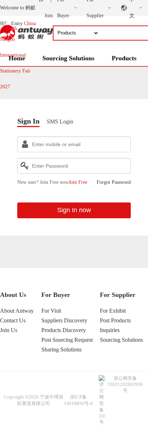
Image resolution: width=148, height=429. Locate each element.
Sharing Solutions (61, 349)
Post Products (115, 320)
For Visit (51, 311)
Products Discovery (63, 330)
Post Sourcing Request (67, 340)
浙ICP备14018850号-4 (78, 400)
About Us (13, 294)
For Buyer (55, 294)
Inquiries (110, 330)
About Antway (17, 311)
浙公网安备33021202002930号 (125, 384)
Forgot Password (114, 182)
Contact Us (13, 320)
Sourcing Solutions (68, 58)
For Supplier (117, 294)
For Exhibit (113, 311)
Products (124, 58)
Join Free (78, 182)
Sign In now (74, 210)
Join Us (8, 330)
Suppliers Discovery (64, 320)
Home (17, 58)
